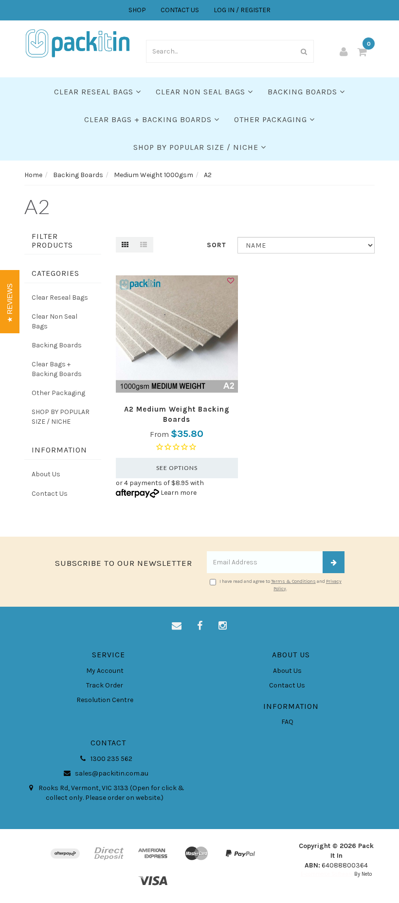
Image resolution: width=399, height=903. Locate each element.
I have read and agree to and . (280, 584)
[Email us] (176, 626)
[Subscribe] (334, 562)
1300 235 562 (110, 759)
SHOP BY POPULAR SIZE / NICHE (197, 147)
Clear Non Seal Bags (202, 91)
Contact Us (50, 493)
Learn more (179, 492)
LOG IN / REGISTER (242, 10)
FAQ (287, 722)
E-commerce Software (327, 874)
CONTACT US (180, 10)
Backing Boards (304, 91)
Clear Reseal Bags (95, 91)
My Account (105, 671)
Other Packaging (271, 119)
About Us (46, 474)
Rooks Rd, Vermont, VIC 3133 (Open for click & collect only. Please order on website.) (110, 793)
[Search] (304, 51)
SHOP (137, 10)
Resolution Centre (104, 700)
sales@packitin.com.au (110, 773)
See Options (177, 467)
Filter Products (52, 240)
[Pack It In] (77, 42)
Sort (216, 245)
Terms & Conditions (293, 581)
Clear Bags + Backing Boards (149, 119)
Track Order (104, 685)
